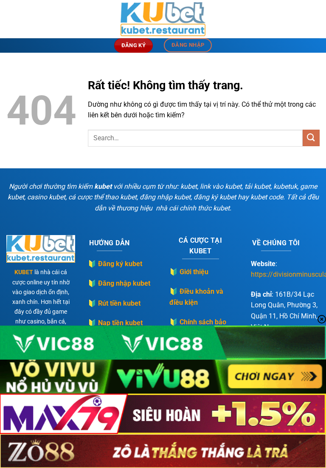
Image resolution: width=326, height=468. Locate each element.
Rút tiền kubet (119, 303)
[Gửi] (311, 138)
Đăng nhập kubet (124, 283)
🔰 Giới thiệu (188, 272)
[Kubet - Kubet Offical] (163, 19)
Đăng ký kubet (120, 264)
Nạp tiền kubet (120, 323)
